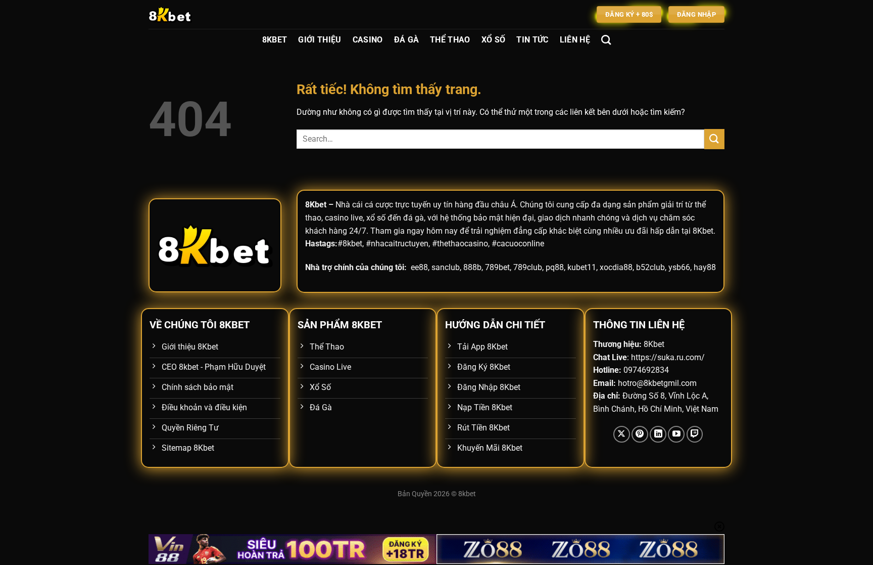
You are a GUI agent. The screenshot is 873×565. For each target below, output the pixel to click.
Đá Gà (406, 40)
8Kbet (274, 40)
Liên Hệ (575, 40)
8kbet (467, 494)
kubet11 (581, 267)
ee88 (419, 267)
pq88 (555, 267)
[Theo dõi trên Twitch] (695, 434)
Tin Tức (532, 40)
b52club (650, 267)
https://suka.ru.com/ (668, 357)
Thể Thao (450, 40)
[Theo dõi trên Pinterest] (640, 434)
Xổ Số (493, 40)
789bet (497, 267)
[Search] (606, 40)
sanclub (445, 267)
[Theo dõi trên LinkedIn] (658, 434)
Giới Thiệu (319, 40)
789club (527, 267)
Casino (368, 40)
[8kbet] (199, 14)
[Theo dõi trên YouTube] (676, 434)
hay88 (705, 267)
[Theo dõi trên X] (621, 434)
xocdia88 (616, 267)
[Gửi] (714, 139)
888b (472, 267)
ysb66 (679, 267)
